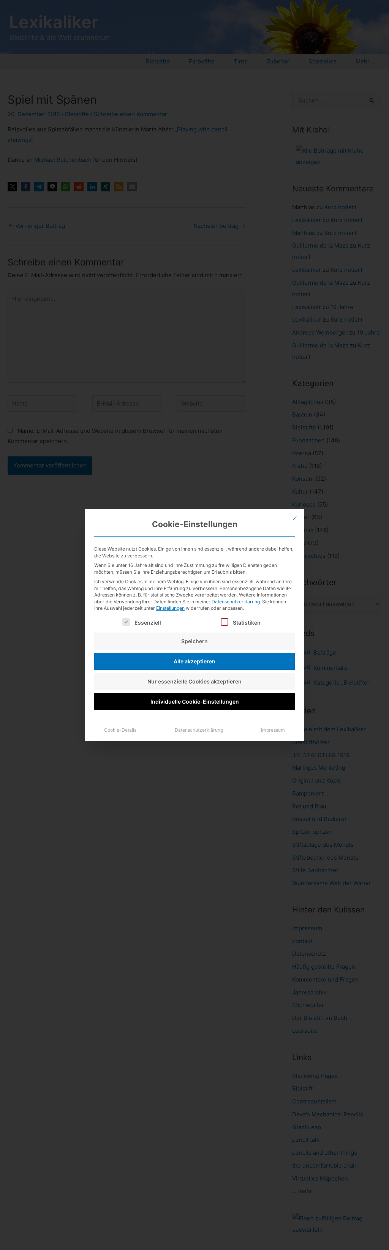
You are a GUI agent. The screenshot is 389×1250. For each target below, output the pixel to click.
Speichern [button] (194, 641)
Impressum (273, 730)
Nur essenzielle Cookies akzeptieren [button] (194, 681)
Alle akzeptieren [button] (194, 661)
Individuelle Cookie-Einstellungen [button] (194, 701)
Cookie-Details (120, 730)
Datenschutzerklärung (236, 601)
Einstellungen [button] (170, 608)
